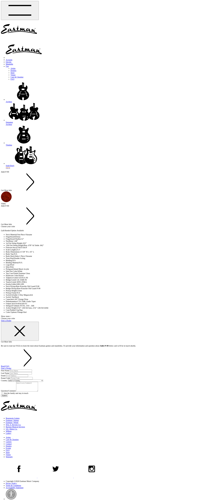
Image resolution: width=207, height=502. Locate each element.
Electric (9, 62)
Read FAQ (5, 366)
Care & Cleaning (17, 77)
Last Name (5, 373)
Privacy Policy (11, 483)
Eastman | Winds (12, 423)
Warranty (9, 457)
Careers (9, 442)
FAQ (12, 79)
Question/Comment (8, 391)
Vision (13, 75)
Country (4, 381)
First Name (5, 371)
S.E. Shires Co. (11, 429)
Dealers (13, 71)
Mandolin (9, 64)
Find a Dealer (6, 321)
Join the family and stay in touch (15, 393)
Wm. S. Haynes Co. (13, 425)
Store (12, 73)
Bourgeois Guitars (13, 418)
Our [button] (7, 66)
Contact (9, 444)
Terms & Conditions (13, 486)
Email (3, 376)
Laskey (8, 433)
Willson (9, 431)
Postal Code (5, 378)
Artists (13, 68)
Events (8, 448)
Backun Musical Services (15, 427)
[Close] (20, 331)
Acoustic (9, 60)
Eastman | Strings (12, 420)
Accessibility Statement (14, 488)
